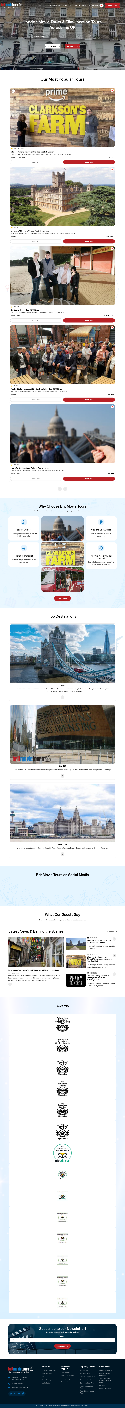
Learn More (36, 162)
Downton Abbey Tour (87, 1383)
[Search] (123, 5)
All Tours (42, 5)
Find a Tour (51, 5)
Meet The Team (47, 1373)
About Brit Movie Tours (49, 1370)
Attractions (74, 5)
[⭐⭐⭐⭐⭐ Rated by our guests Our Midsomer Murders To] (76, 889)
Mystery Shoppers (105, 1388)
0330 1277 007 (18, 1384)
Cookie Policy (65, 1372)
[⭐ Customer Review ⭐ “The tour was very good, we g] (49, 889)
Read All (111, 932)
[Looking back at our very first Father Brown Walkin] (21, 889)
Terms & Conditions (67, 1376)
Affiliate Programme (105, 1370)
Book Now (89, 162)
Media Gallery (46, 1383)
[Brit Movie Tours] (11, 5)
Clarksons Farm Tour (86, 1380)
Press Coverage (47, 1380)
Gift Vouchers (63, 5)
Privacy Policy (65, 1379)
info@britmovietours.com (20, 1387)
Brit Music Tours (85, 1373)
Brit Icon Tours (84, 1370)
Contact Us (86, 5)
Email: (62, 1336)
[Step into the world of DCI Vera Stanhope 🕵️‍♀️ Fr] (103, 889)
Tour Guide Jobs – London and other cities (105, 1380)
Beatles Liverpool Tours (87, 1377)
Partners (102, 1385)
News (44, 1377)
